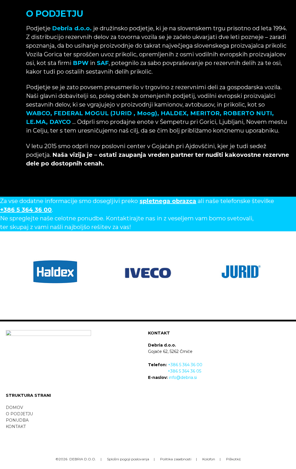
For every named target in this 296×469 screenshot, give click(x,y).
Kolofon (208, 459)
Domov (14, 407)
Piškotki (233, 459)
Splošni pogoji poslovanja (128, 459)
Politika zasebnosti (175, 459)
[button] (148, 5)
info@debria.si (183, 377)
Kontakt (16, 426)
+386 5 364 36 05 (184, 371)
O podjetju (19, 413)
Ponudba (17, 420)
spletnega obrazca (168, 201)
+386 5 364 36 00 (185, 364)
